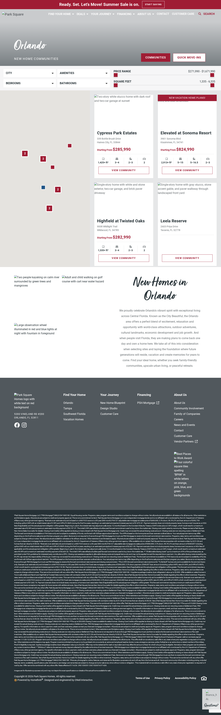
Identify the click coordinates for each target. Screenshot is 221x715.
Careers (178, 419)
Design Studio (108, 408)
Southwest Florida (74, 414)
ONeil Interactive (83, 680)
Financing (124, 14)
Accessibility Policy (185, 678)
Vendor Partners (186, 441)
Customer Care (183, 14)
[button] (70, 146)
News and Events (184, 425)
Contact (163, 14)
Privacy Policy (162, 678)
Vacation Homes (73, 419)
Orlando (68, 403)
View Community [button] (124, 170)
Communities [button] (155, 57)
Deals (81, 14)
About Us (144, 14)
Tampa (67, 408)
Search (209, 14)
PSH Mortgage (148, 403)
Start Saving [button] (153, 4)
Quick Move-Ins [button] (189, 57)
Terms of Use (143, 678)
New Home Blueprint (112, 403)
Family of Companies (187, 414)
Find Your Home (59, 14)
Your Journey (101, 14)
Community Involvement (189, 408)
